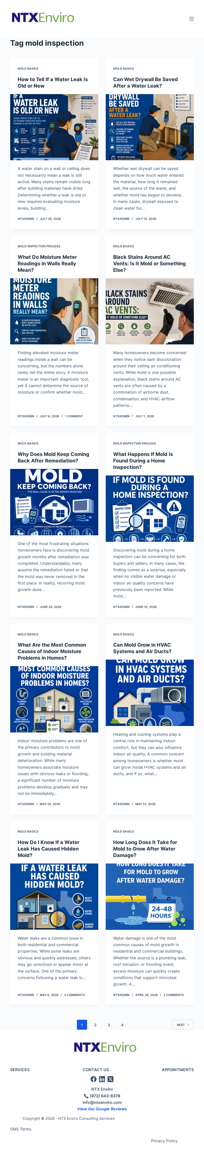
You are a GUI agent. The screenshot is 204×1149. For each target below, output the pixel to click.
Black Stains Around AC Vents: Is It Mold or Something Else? (149, 263)
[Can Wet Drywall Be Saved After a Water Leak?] (150, 127)
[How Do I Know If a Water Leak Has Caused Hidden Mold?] (54, 896)
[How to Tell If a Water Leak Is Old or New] (54, 127)
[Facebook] (94, 1079)
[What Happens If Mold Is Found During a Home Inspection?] (150, 508)
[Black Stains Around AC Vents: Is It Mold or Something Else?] (150, 311)
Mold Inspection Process (39, 246)
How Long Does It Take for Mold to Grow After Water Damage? (145, 848)
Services (20, 1069)
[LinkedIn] (102, 1079)
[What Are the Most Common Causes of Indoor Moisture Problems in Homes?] (54, 699)
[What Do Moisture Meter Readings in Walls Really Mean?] (54, 311)
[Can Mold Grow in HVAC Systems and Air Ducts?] (150, 693)
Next (181, 1025)
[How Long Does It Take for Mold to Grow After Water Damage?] (150, 896)
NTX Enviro (102, 1089)
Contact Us (96, 1069)
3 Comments (74, 995)
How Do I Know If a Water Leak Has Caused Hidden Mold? (48, 848)
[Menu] (191, 18)
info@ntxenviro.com (102, 1102)
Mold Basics (28, 68)
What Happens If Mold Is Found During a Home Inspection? (143, 460)
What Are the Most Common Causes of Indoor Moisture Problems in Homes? (52, 651)
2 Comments (173, 995)
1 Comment (74, 416)
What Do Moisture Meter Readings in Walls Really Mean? (47, 263)
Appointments (178, 1069)
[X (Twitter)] (110, 1079)
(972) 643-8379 (105, 1095)
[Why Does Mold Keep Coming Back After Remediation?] (54, 502)
